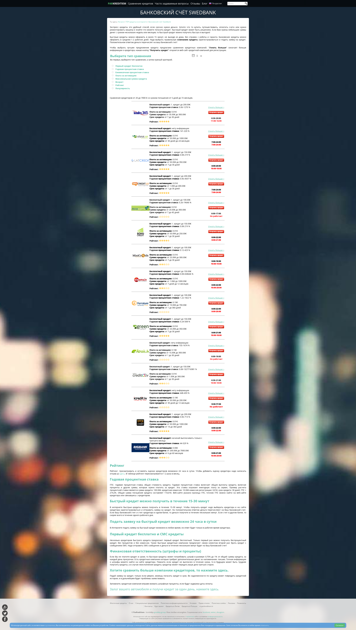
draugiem (220, 612)
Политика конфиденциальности (174, 603)
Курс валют (159, 606)
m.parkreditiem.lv (206, 606)
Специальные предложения (147, 603)
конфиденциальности (215, 616)
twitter (213, 612)
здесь (122, 473)
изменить (264, 625)
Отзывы (195, 3)
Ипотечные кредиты (118, 603)
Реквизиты (241, 603)
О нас (131, 603)
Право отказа (204, 603)
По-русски (217, 3)
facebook (206, 612)
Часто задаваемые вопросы (172, 3)
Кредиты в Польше (189, 606)
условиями (50, 625)
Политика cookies (219, 603)
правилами (190, 616)
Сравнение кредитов (140, 3)
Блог (204, 3)
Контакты (148, 606)
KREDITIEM (117, 3)
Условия (193, 603)
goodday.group (160, 612)
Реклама (231, 603)
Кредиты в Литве (173, 606)
